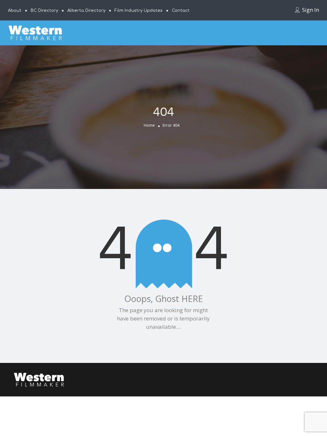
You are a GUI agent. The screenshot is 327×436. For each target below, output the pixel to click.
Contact (181, 10)
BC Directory (44, 10)
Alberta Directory (86, 10)
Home (149, 125)
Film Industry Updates (139, 10)
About (14, 10)
